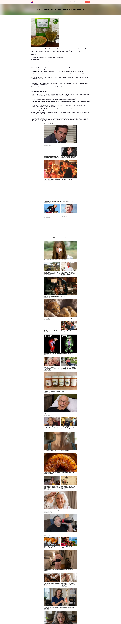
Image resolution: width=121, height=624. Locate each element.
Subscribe (87, 1)
